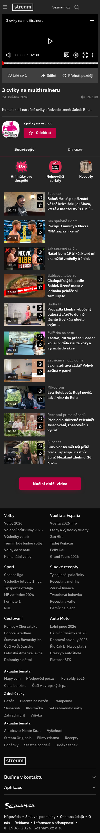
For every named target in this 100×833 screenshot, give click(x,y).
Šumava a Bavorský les (23, 639)
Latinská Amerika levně (23, 653)
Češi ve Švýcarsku (18, 646)
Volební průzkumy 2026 (23, 530)
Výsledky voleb (16, 536)
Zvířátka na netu (60, 332)
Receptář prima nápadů (66, 414)
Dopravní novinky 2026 (68, 639)
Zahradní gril (14, 715)
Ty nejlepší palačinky (67, 574)
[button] (92, 20)
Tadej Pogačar (61, 543)
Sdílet (51, 75)
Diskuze (75, 149)
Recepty (71, 737)
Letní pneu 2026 (63, 626)
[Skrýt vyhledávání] (45, 7)
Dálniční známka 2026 (68, 633)
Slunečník (12, 708)
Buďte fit (54, 304)
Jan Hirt (56, 536)
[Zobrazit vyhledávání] (77, 7)
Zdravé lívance (62, 588)
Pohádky (11, 745)
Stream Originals (18, 737)
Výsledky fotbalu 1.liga (23, 581)
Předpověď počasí (41, 678)
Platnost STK (60, 659)
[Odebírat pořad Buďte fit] (40, 316)
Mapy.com (12, 678)
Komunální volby (17, 556)
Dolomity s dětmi (18, 659)
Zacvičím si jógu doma (65, 360)
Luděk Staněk (66, 745)
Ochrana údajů (72, 816)
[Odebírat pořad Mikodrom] (40, 399)
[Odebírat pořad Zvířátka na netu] (40, 344)
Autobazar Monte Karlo (23, 730)
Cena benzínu (15, 685)
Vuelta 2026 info (63, 523)
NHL (7, 608)
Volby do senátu (17, 550)
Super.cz (54, 193)
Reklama (22, 822)
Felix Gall (57, 550)
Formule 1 (12, 601)
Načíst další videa (50, 483)
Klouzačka (34, 708)
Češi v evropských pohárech (54, 685)
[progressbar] (50, 63)
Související (25, 149)
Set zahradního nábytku (68, 708)
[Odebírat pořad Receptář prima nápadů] (40, 426)
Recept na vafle (62, 601)
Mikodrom (55, 387)
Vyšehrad (54, 730)
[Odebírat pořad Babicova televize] (40, 287)
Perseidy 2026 (73, 678)
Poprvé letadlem (17, 633)
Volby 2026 (13, 523)
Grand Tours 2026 (64, 556)
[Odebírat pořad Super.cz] (40, 205)
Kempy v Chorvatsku (20, 626)
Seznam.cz (61, 7)
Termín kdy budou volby (23, 543)
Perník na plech (62, 608)
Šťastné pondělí (37, 745)
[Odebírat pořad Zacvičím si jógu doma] (40, 372)
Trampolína (63, 701)
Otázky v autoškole (65, 653)
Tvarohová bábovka (66, 594)
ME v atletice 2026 (19, 594)
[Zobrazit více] (50, 776)
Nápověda (12, 816)
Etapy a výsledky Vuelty (69, 530)
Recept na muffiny (64, 581)
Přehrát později (80, 75)
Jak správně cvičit (62, 221)
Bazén (9, 701)
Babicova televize (61, 275)
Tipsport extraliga (18, 588)
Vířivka (36, 715)
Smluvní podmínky (40, 816)
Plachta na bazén (34, 701)
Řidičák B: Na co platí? (68, 646)
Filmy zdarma (48, 737)
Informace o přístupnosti (54, 822)
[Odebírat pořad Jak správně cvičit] (40, 232)
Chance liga (13, 574)
